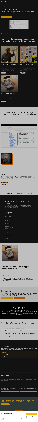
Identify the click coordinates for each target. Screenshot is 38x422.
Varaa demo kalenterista (6, 17)
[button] (35, 187)
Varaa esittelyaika (5, 404)
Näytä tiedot (29, 419)
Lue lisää (3, 72)
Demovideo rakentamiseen (19, 297)
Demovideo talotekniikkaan (7, 297)
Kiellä (32, 416)
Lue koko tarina (3, 184)
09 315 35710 (5, 354)
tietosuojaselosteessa (6, 389)
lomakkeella (21, 314)
